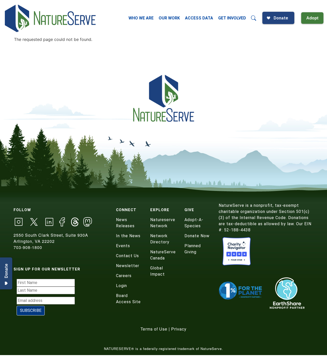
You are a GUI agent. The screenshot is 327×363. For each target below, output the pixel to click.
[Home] (51, 18)
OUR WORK (169, 18)
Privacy (178, 329)
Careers (124, 275)
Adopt (312, 18)
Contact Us (127, 255)
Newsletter (127, 265)
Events (123, 245)
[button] (253, 18)
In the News (128, 235)
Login (121, 285)
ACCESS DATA (199, 18)
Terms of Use (154, 329)
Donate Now (196, 235)
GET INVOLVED (232, 18)
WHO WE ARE (141, 18)
